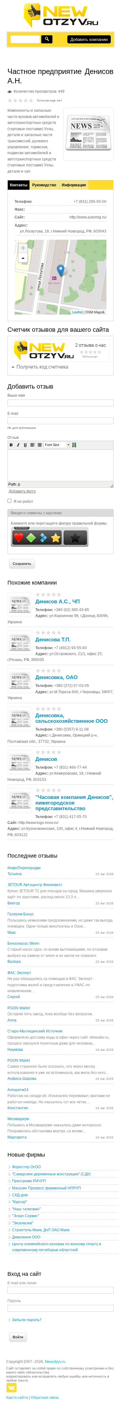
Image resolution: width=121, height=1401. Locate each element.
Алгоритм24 (18, 1090)
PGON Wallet (18, 1008)
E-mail (12, 413)
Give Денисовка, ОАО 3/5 (48, 670)
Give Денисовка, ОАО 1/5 (38, 670)
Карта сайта (17, 1397)
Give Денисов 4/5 (53, 752)
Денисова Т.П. (53, 640)
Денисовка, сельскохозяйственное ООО (71, 718)
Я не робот (23, 501)
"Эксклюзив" (22, 1223)
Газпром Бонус (20, 914)
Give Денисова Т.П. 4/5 (53, 632)
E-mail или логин (22, 1283)
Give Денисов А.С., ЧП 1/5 (38, 594)
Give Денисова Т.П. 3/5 (48, 632)
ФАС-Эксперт (19, 973)
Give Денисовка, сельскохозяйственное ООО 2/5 (43, 708)
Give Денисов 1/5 (38, 752)
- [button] (23, 257)
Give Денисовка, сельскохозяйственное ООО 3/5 (48, 708)
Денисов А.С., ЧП (57, 602)
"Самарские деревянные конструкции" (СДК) (51, 1174)
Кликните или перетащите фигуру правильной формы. (59, 523)
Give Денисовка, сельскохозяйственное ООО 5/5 (59, 708)
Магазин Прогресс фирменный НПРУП (46, 1188)
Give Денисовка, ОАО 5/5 (59, 670)
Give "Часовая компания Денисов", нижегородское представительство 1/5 (38, 790)
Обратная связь (45, 1397)
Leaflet (77, 311)
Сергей (13, 997)
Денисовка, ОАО (56, 677)
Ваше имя (16, 395)
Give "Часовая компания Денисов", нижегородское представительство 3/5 (48, 790)
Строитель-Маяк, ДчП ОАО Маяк (40, 1230)
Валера (14, 961)
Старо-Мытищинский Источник (34, 1031)
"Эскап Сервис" (25, 1216)
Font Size (52, 445)
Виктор (13, 903)
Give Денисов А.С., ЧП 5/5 (59, 594)
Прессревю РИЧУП (29, 1181)
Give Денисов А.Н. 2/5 (15, 100)
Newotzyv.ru (55, 1361)
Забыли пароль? (27, 1320)
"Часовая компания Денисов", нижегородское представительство (74, 802)
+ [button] (23, 248)
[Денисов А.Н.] (88, 155)
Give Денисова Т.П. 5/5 (59, 632)
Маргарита (17, 1137)
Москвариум (18, 1119)
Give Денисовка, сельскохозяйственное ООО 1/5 (38, 708)
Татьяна (14, 874)
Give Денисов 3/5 (48, 752)
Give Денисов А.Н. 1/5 (10, 100)
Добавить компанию (89, 39)
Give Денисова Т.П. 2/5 (43, 632)
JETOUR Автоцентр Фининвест (34, 885)
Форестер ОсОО (26, 1167)
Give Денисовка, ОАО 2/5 (43, 670)
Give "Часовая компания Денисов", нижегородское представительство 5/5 (59, 790)
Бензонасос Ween (23, 943)
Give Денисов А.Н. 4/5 (26, 100)
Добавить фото (22, 491)
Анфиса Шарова (21, 1078)
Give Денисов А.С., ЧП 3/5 (48, 594)
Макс (11, 932)
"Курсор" (19, 1202)
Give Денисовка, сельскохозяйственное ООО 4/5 (53, 708)
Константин (17, 1108)
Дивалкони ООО (26, 1237)
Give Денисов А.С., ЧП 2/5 (43, 594)
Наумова (15, 1049)
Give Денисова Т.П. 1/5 (38, 632)
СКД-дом (20, 1195)
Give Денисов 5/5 (59, 752)
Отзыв (13, 437)
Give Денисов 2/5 (43, 752)
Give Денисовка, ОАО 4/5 (53, 670)
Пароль (14, 1301)
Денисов (46, 759)
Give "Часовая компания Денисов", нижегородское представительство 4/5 (53, 790)
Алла (11, 1020)
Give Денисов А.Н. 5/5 (31, 100)
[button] (11, 444)
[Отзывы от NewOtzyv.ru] (60, 27)
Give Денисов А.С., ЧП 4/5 (53, 594)
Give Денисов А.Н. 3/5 (20, 100)
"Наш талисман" (26, 1209)
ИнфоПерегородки (24, 868)
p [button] (19, 484)
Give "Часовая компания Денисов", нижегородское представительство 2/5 (43, 790)
